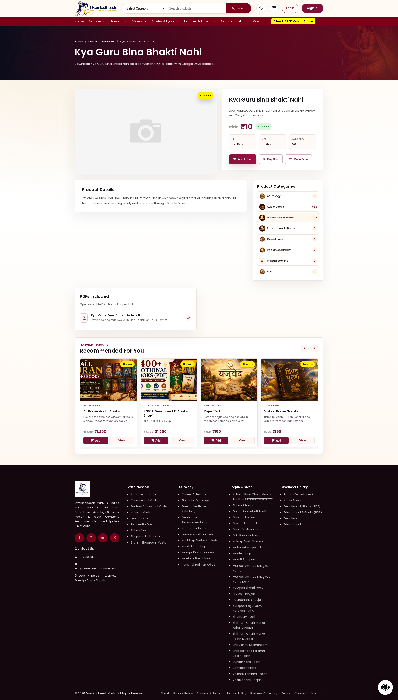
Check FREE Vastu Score (293, 21)
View (121, 440)
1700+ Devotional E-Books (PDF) (166, 413)
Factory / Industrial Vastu (149, 506)
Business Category (263, 693)
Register (312, 8)
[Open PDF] (188, 318)
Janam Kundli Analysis (198, 534)
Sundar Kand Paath (246, 662)
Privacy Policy (183, 693)
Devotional (291, 518)
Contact (259, 21)
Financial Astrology (195, 500)
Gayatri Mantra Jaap (247, 523)
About (243, 21)
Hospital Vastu (141, 512)
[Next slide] (314, 348)
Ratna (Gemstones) (298, 494)
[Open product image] (146, 131)
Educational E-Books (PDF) (303, 512)
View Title (301, 159)
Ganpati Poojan (244, 517)
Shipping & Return (210, 693)
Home (79, 21)
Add (97, 440)
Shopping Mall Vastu (145, 536)
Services (95, 21)
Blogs (225, 21)
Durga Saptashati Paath (250, 511)
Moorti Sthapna (244, 559)
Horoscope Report (195, 528)
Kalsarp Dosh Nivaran (248, 541)
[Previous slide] (305, 348)
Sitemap (317, 693)
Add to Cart (245, 159)
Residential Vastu (143, 524)
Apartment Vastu (143, 494)
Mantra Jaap (242, 553)
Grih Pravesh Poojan (247, 535)
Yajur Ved (212, 411)
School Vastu (140, 530)
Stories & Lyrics (163, 21)
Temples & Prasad (197, 21)
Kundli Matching (193, 546)
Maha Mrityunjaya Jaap (249, 547)
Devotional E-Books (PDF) (302, 506)
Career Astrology (194, 494)
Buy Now (273, 159)
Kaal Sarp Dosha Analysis (199, 540)
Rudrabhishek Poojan (248, 600)
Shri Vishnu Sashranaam (250, 645)
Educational (292, 524)
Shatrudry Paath (244, 617)
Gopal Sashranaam (247, 529)
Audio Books (292, 500)
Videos (137, 21)
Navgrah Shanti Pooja (248, 588)
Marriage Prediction (196, 558)
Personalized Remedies (198, 565)
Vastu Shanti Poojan (247, 680)
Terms (286, 693)
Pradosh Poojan (244, 594)
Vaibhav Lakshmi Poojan (250, 674)
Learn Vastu (139, 518)
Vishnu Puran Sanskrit (282, 411)
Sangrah (116, 21)
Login (290, 8)
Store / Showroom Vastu (148, 542)
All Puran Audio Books (101, 411)
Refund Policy (236, 693)
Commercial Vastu (144, 500)
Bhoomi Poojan (243, 505)
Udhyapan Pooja (244, 668)
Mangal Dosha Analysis (198, 552)
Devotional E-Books (101, 42)
